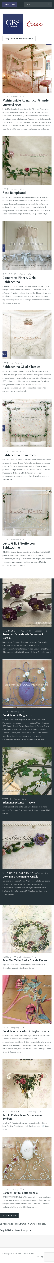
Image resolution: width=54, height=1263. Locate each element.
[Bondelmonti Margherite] (27, 683)
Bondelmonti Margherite (17, 715)
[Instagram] (42, 1257)
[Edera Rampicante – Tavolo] (27, 771)
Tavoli (6, 799)
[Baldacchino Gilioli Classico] (27, 334)
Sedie (6, 957)
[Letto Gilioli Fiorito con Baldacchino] (27, 511)
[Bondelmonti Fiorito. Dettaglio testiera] (27, 999)
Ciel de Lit (9, 274)
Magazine (8, 1111)
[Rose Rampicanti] (27, 160)
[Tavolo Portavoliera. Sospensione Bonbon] (27, 1083)
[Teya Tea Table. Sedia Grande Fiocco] (27, 929)
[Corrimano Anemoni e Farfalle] (27, 845)
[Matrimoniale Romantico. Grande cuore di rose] (27, 68)
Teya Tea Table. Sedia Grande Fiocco (24, 960)
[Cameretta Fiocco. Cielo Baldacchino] (27, 245)
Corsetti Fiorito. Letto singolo (20, 1192)
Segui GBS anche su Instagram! (16, 1230)
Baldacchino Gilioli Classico (21, 367)
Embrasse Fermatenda (17, 631)
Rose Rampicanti (14, 193)
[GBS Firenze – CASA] (24, 23)
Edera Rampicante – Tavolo (18, 802)
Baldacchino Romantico (19, 455)
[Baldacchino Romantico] (27, 423)
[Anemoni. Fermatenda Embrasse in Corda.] (27, 602)
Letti (5, 96)
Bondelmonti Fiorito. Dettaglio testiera (25, 1031)
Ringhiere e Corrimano (18, 873)
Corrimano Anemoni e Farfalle (20, 876)
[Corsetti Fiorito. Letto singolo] (27, 1161)
